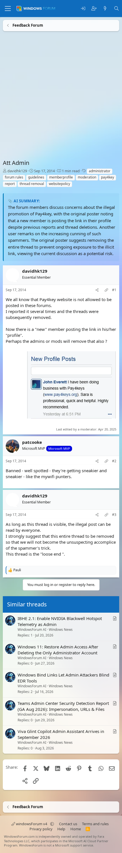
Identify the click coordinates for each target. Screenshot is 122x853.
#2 (114, 461)
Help (61, 828)
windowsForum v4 (31, 823)
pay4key (107, 177)
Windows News (61, 629)
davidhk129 (17, 170)
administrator (99, 171)
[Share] (97, 290)
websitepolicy (59, 183)
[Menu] (7, 8)
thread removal (32, 183)
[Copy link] (106, 290)
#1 (114, 290)
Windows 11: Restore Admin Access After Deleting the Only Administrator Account (58, 649)
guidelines (36, 177)
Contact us (68, 823)
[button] (52, 824)
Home (75, 828)
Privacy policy (41, 828)
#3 (114, 515)
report (10, 183)
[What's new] (105, 8)
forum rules (14, 177)
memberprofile (61, 177)
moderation (87, 177)
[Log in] (83, 8)
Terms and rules (95, 823)
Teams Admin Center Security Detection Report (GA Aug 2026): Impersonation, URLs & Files (63, 706)
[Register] (94, 8)
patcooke (32, 442)
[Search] (116, 8)
